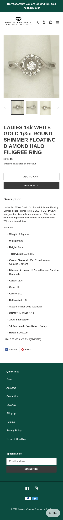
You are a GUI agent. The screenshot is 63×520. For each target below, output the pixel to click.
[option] (18, 107)
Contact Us (12, 396)
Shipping (8, 163)
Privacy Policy (14, 430)
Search (10, 379)
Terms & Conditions (16, 439)
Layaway (11, 404)
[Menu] (57, 22)
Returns (10, 422)
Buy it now (31, 185)
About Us (11, 387)
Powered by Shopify (43, 509)
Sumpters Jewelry (26, 509)
